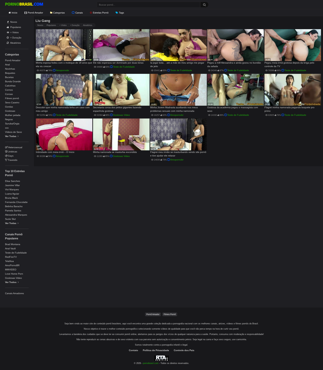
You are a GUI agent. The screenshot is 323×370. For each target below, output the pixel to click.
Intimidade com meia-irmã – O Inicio (55, 152)
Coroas (9, 94)
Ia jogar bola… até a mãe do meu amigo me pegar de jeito (177, 64)
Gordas (9, 106)
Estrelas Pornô (101, 12)
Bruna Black (11, 198)
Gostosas (10, 111)
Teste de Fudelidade (16, 252)
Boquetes (10, 73)
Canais (79, 12)
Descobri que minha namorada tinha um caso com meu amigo (63, 109)
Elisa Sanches (12, 181)
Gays (10, 155)
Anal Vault (10, 248)
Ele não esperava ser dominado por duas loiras (118, 62)
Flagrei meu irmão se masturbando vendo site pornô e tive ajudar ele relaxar (178, 154)
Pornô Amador (35, 12)
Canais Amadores (14, 293)
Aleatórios (15, 42)
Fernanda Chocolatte (16, 202)
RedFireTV (11, 257)
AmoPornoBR (12, 265)
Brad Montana (12, 244)
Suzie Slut (10, 219)
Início (14, 12)
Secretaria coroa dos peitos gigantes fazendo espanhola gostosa (117, 109)
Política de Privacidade (156, 350)
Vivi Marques (12, 189)
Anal (7, 64)
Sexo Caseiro (12, 102)
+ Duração (15, 37)
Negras (9, 119)
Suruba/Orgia (12, 123)
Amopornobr (62, 70)
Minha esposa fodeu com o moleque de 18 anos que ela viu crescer (64, 64)
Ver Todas (11, 136)
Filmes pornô (12, 98)
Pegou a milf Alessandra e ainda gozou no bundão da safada (234, 64)
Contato (133, 350)
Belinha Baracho (14, 206)
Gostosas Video (13, 278)
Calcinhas (10, 85)
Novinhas (10, 68)
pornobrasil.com (150, 363)
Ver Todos (11, 282)
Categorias (59, 12)
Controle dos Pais (184, 350)
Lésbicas (12, 151)
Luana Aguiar (12, 193)
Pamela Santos (13, 210)
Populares (15, 27)
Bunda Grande (13, 81)
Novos (13, 22)
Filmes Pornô (170, 314)
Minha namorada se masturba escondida (115, 152)
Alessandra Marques (16, 214)
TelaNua (9, 261)
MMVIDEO (10, 269)
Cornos (9, 89)
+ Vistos (14, 32)
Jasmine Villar (12, 185)
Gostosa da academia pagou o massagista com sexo (232, 109)
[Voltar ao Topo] (311, 359)
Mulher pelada (12, 115)
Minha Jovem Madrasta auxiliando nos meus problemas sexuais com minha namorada (174, 109)
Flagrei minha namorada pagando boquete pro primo (289, 109)
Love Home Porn (14, 273)
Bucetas (9, 77)
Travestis (12, 160)
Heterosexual (15, 147)
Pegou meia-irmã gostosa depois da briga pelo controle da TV (289, 64)
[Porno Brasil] (24, 5)
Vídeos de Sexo (13, 132)
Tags (121, 12)
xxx (7, 127)
